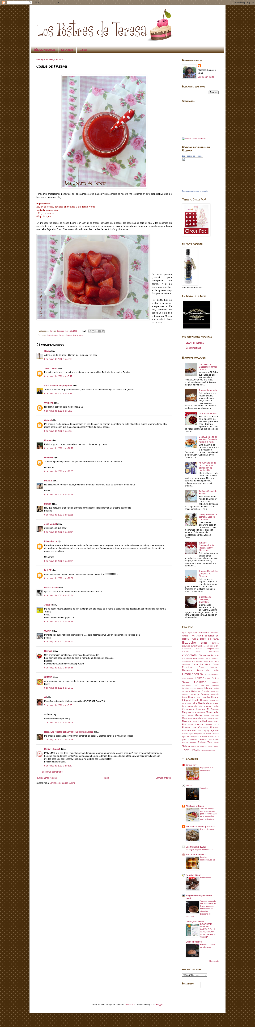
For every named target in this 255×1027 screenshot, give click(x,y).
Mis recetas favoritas (196, 854)
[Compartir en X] (96, 331)
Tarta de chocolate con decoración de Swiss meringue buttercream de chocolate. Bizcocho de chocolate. (201, 909)
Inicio (106, 778)
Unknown (48, 403)
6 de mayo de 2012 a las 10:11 (58, 448)
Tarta (186, 750)
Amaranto (215, 633)
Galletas (200, 682)
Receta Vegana (189, 742)
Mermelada (198, 718)
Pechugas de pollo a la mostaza (199, 850)
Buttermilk (205, 646)
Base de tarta (52, 335)
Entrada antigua (163, 778)
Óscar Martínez (193, 348)
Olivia (47, 351)
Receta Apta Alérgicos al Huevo (196, 734)
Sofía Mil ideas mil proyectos (58, 385)
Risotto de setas (207, 829)
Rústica (189, 785)
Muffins (215, 718)
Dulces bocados (194, 942)
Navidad (202, 721)
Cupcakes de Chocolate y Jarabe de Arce (208, 367)
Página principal (44, 50)
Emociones (190, 674)
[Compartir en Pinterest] (103, 331)
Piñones (209, 725)
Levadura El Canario (207, 709)
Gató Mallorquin (201, 685)
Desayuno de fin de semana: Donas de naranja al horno (208, 439)
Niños (210, 721)
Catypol (48, 420)
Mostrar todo (214, 961)
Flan (202, 674)
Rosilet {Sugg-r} (52, 749)
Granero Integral (196, 688)
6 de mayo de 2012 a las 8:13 (58, 359)
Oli (45, 697)
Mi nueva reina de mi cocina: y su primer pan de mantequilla (207, 467)
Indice (83, 50)
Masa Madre (187, 715)
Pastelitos (199, 724)
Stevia (216, 746)
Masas (198, 715)
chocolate (189, 655)
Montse (48, 440)
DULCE (48, 570)
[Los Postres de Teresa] (192, 188)
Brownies (186, 646)
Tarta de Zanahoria (208, 390)
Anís (194, 636)
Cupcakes (197, 661)
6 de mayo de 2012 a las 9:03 (58, 411)
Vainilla (196, 750)
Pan (184, 724)
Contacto (67, 50)
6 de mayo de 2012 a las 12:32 (58, 578)
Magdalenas (189, 712)
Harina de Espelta (199, 697)
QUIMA (47, 631)
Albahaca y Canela (195, 806)
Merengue (187, 718)
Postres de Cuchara (74, 335)
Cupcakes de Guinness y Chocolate (205, 599)
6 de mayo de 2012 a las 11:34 (58, 561)
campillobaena (213, 649)
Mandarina (201, 712)
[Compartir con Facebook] (99, 331)
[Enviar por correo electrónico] (89, 331)
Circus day (191, 765)
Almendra (203, 632)
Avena (195, 639)
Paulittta (48, 481)
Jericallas (204, 788)
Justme (48, 605)
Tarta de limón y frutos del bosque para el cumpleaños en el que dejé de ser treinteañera (208, 814)
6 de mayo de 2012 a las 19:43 (58, 641)
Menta (206, 715)
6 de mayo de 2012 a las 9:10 (58, 431)
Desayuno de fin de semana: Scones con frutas (208, 517)
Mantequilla (212, 712)
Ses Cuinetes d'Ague (196, 847)
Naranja (186, 721)
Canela (185, 651)
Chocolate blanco (209, 655)
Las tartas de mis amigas (196, 706)
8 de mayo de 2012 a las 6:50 (58, 766)
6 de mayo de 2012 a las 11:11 (58, 494)
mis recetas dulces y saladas (200, 826)
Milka (210, 718)
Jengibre (190, 703)
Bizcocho (189, 642)
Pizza (216, 725)
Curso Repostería (201, 664)
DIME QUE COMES (195, 921)
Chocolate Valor (189, 658)
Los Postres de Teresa (191, 156)
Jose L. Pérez (51, 368)
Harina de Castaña (200, 691)
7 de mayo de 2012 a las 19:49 (58, 722)
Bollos (204, 642)
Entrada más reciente (47, 778)
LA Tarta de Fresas (207, 413)
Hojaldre (204, 700)
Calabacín (186, 649)
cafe (211, 646)
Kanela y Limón (193, 875)
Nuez (216, 721)
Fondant (208, 674)
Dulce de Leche (208, 670)
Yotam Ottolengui (208, 750)
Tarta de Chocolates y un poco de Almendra (208, 573)
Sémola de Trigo (197, 746)
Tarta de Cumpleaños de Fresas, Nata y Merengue (206, 546)
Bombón (215, 643)
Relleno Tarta (205, 742)
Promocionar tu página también (195, 191)
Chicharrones (213, 652)
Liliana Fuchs (50, 541)
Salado (186, 746)
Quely (206, 731)
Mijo (205, 718)
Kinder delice (205, 878)
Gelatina (215, 685)
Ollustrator (130, 1004)
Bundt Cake (196, 646)
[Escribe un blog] (93, 331)
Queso (215, 730)
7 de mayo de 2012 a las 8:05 (58, 705)
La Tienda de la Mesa (206, 703)
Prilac (200, 731)
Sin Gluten (208, 746)
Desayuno (187, 670)
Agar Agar (187, 633)
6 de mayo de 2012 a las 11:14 (58, 532)
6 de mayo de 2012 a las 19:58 (58, 668)
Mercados (215, 715)
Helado (195, 700)
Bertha (47, 504)
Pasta (190, 725)
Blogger (159, 1004)
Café (216, 646)
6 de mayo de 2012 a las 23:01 (58, 688)
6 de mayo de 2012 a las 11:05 (58, 471)
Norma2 (48, 651)
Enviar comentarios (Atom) (62, 783)
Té (191, 750)
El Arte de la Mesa (195, 343)
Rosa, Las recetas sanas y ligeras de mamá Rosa (68, 732)
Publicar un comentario (52, 772)
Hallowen (207, 688)
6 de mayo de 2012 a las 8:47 (58, 376)
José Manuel (50, 524)
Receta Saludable (209, 739)
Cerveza (198, 652)
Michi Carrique (51, 587)
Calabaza (198, 649)
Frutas (62, 335)
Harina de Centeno (199, 694)
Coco (207, 658)
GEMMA (48, 677)
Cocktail (201, 659)
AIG (195, 632)
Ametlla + (186, 636)
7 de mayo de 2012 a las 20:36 (58, 739)
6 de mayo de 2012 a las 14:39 (58, 621)
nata (194, 721)
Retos (216, 742)
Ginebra (185, 688)
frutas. (208, 678)
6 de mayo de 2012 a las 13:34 (58, 595)
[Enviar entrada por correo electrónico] (84, 331)
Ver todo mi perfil (206, 77)
